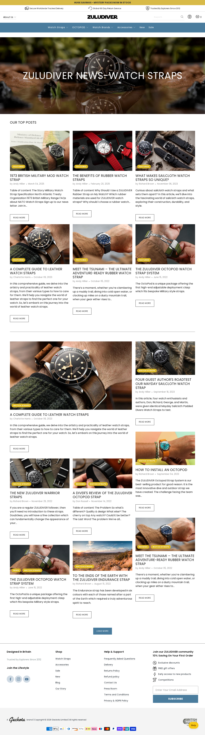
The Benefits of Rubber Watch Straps (100, 177)
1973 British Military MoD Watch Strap (39, 177)
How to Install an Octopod (161, 469)
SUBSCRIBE (175, 699)
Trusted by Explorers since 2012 (165, 8)
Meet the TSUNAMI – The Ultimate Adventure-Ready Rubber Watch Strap (102, 273)
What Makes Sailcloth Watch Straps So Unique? (162, 177)
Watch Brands (102, 27)
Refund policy (111, 676)
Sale (151, 27)
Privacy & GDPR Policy (116, 700)
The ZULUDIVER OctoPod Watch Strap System (163, 271)
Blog (57, 682)
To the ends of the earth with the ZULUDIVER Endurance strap (101, 577)
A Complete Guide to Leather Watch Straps (36, 271)
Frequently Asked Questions (119, 658)
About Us (8, 17)
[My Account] (190, 18)
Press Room (110, 688)
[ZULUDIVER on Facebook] (10, 680)
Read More (19, 217)
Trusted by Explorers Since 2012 (24, 659)
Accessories (125, 27)
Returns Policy (112, 670)
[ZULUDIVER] (102, 17)
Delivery (108, 664)
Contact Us (110, 682)
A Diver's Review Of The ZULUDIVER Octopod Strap (102, 495)
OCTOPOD (79, 27)
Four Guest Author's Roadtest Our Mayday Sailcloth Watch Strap (163, 383)
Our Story (60, 688)
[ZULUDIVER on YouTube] (26, 680)
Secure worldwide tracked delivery (46, 8)
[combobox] (168, 17)
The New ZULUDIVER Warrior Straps (35, 495)
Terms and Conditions (116, 694)
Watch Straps (57, 27)
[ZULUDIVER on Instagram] (18, 680)
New (142, 27)
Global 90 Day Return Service (107, 8)
